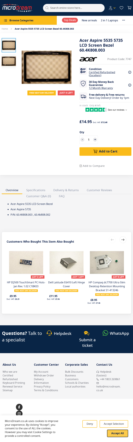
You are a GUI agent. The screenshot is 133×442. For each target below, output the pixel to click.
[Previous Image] (21, 60)
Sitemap (8, 390)
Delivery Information (41, 381)
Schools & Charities (77, 383)
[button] (112, 8)
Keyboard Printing (14, 383)
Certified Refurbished (10, 377)
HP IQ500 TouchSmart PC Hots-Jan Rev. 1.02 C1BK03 (26, 284)
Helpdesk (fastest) (103, 374)
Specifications (35, 190)
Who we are (10, 372)
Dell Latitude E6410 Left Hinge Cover (66, 284)
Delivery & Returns (66, 190)
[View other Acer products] (89, 59)
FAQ (62, 196)
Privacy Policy (42, 387)
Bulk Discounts (74, 372)
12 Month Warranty (101, 88)
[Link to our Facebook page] (19, 407)
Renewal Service (12, 387)
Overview (12, 190)
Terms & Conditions (46, 390)
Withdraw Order (44, 376)
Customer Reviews (99, 190)
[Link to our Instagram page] (19, 413)
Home (5, 29)
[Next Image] (72, 60)
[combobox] (74, 8)
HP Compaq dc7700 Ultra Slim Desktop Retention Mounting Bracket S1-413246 (107, 286)
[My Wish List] (121, 8)
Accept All (117, 433)
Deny (90, 424)
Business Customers (72, 377)
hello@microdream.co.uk (108, 388)
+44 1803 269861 (110, 379)
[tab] (12, 190)
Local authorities (75, 387)
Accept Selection (114, 424)
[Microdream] (17, 8)
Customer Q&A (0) (38, 196)
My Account (41, 372)
